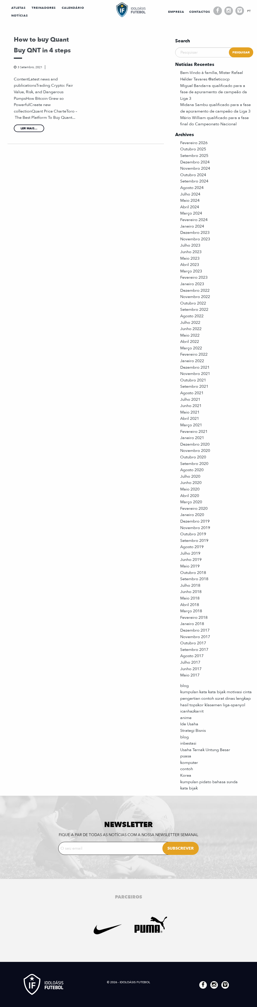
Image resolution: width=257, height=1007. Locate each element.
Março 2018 (191, 611)
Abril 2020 (189, 495)
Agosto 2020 (192, 470)
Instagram (228, 11)
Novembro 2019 (195, 528)
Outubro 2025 (193, 149)
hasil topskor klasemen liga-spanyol (212, 705)
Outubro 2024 (193, 175)
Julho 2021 (190, 399)
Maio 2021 (190, 412)
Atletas (18, 8)
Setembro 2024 (194, 181)
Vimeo (239, 11)
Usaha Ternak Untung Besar (205, 750)
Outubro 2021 (193, 380)
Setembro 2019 (194, 540)
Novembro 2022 (195, 296)
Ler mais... (29, 128)
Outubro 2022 (193, 303)
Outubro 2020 (193, 457)
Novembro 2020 (195, 450)
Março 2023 (191, 271)
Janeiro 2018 (192, 624)
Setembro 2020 (194, 463)
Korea (185, 775)
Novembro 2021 (195, 373)
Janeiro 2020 (192, 515)
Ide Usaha (189, 724)
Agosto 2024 (192, 187)
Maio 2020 (190, 489)
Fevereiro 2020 (194, 508)
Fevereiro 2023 (194, 277)
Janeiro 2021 (192, 438)
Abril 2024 (189, 207)
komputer (189, 762)
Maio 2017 (190, 675)
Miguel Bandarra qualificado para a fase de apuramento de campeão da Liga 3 (213, 92)
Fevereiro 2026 (194, 143)
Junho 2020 (191, 482)
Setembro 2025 (194, 155)
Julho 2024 (190, 194)
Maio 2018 (190, 598)
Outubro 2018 (193, 572)
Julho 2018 (190, 585)
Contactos (199, 12)
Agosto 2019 (192, 547)
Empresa (176, 12)
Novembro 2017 (195, 637)
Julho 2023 (190, 245)
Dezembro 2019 (195, 521)
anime (185, 718)
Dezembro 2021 (195, 367)
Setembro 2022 (194, 309)
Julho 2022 (190, 322)
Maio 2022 (190, 335)
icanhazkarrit (192, 711)
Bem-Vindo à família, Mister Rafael (211, 72)
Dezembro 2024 (195, 162)
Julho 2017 (190, 662)
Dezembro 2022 (195, 290)
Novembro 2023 (195, 239)
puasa (185, 756)
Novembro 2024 (195, 168)
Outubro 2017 (193, 643)
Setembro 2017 (194, 649)
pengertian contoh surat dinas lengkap (215, 698)
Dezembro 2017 (195, 630)
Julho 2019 (190, 553)
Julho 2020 (190, 476)
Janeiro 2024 (192, 226)
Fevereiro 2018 (194, 617)
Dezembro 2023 (195, 232)
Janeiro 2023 (192, 284)
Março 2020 (191, 502)
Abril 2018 (189, 605)
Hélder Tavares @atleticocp (205, 79)
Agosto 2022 (192, 316)
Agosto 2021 (192, 393)
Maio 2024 (190, 200)
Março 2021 (191, 425)
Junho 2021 (191, 406)
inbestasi (188, 743)
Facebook (217, 11)
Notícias (19, 16)
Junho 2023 (191, 252)
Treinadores (44, 8)
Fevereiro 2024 (194, 220)
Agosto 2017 (192, 656)
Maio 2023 (190, 258)
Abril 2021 (189, 418)
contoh (186, 769)
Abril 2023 (189, 264)
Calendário (73, 8)
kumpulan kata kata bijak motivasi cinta (216, 692)
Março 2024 (191, 213)
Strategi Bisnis (193, 730)
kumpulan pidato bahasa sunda (209, 782)
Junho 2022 (191, 329)
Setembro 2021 (194, 386)
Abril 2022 (189, 341)
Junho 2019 (191, 559)
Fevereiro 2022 (194, 354)
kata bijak (189, 788)
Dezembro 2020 (195, 444)
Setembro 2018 (194, 579)
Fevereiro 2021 (194, 431)
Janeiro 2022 (192, 361)
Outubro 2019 (193, 534)
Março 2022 (191, 348)
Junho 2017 (191, 669)
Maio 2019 (190, 566)
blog (184, 685)
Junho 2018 (191, 591)
